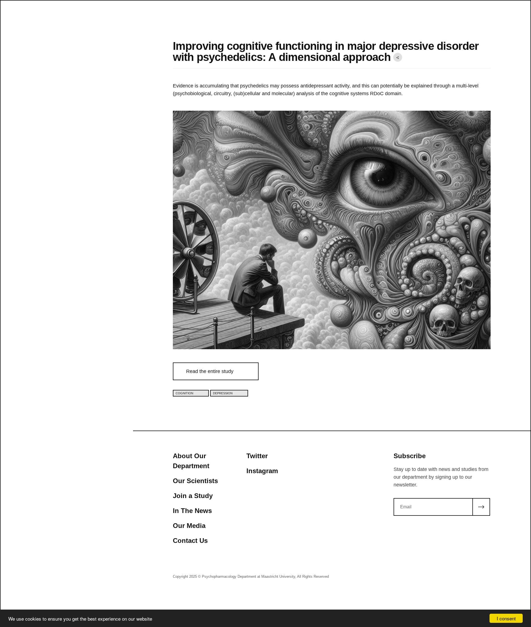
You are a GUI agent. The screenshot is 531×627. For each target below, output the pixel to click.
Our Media (189, 525)
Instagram (262, 471)
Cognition (185, 393)
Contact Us (190, 540)
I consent (506, 618)
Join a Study (193, 495)
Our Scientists (195, 480)
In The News (192, 510)
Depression (223, 393)
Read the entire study (209, 371)
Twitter (257, 456)
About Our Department (191, 461)
